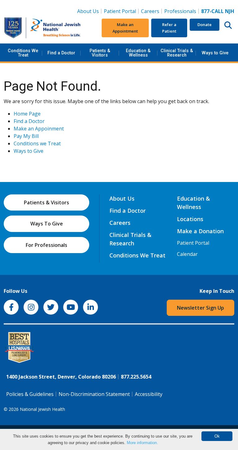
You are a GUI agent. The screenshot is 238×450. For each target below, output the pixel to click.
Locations (190, 219)
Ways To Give (46, 223)
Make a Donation (200, 231)
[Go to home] (42, 28)
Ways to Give (215, 53)
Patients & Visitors (100, 53)
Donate (204, 24)
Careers (151, 11)
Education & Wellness (138, 53)
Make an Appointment (125, 28)
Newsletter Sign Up (200, 307)
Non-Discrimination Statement (94, 394)
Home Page (27, 113)
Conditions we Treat (37, 143)
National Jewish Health (42, 409)
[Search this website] (228, 25)
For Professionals (46, 245)
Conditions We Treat (23, 53)
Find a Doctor (61, 53)
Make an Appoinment (39, 128)
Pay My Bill (26, 136)
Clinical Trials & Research (177, 53)
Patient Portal (120, 11)
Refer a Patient (169, 28)
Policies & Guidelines (30, 394)
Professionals (180, 11)
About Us (88, 11)
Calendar (187, 254)
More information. (142, 442)
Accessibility (148, 394)
